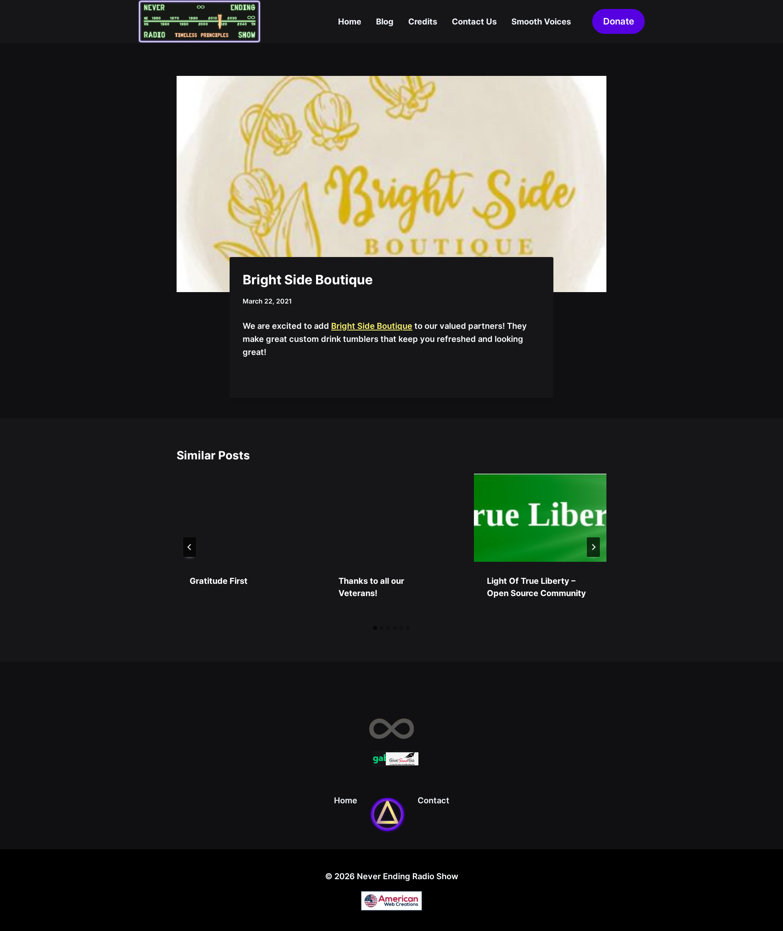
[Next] (593, 547)
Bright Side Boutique (371, 326)
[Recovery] (387, 814)
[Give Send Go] (402, 759)
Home (349, 22)
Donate (618, 21)
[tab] (375, 628)
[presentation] (243, 518)
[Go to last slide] (189, 547)
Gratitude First (219, 581)
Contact (433, 800)
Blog (385, 22)
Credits (422, 22)
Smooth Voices (541, 22)
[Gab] (381, 759)
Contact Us (474, 22)
